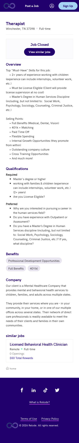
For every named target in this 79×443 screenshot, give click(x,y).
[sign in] (51, 6)
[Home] (9, 6)
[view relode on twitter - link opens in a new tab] (57, 390)
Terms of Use (28, 418)
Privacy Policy (50, 418)
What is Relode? (39, 402)
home (12, 368)
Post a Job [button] (32, 6)
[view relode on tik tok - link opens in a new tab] (45, 390)
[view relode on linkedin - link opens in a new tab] (33, 390)
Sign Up (68, 6)
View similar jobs (39, 52)
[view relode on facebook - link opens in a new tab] (22, 390)
